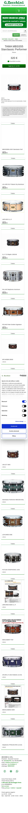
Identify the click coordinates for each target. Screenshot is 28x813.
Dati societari (5, 786)
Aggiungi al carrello (14, 66)
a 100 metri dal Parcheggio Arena (11, 782)
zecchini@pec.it (12, 764)
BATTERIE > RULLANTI (8, 39)
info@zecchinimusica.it (11, 762)
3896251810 (11, 766)
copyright (18, 788)
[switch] (24, 406)
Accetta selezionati (14, 431)
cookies (13, 788)
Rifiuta (14, 436)
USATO (23, 35)
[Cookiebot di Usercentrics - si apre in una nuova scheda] (20, 376)
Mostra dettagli (19, 421)
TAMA (16, 39)
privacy (7, 788)
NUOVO (16, 35)
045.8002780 (7, 760)
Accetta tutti (14, 426)
